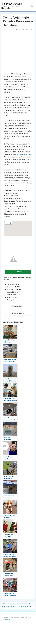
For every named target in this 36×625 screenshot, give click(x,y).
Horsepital (5, 8)
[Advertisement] (18, 52)
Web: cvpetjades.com (18, 306)
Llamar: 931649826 (18, 272)
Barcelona (29, 29)
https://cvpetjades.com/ (23, 154)
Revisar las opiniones (18, 313)
